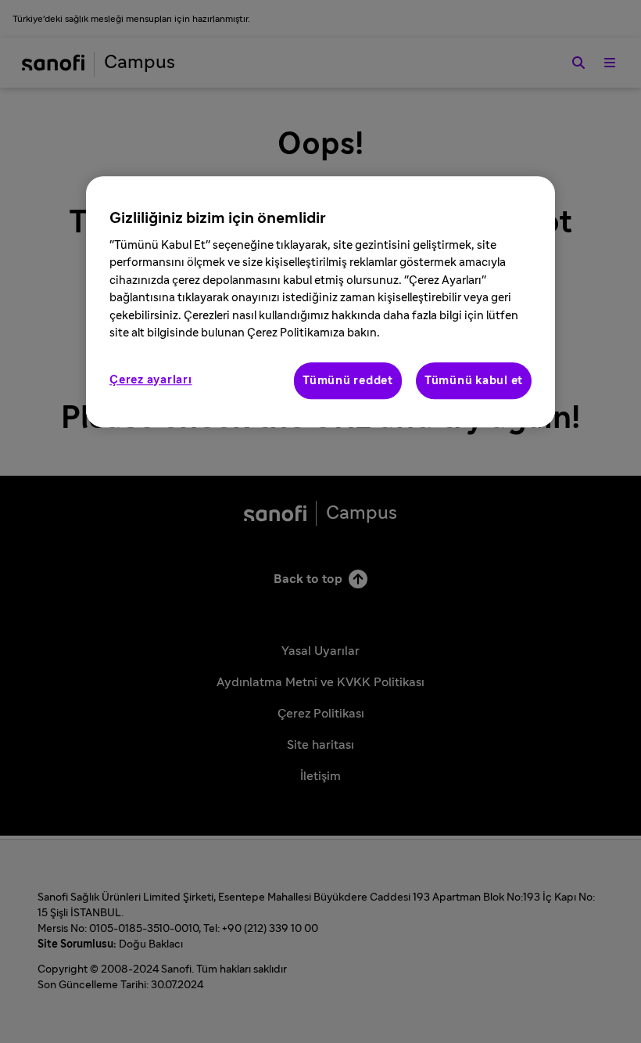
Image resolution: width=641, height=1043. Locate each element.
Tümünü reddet (348, 381)
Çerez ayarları (150, 380)
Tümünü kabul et (473, 381)
